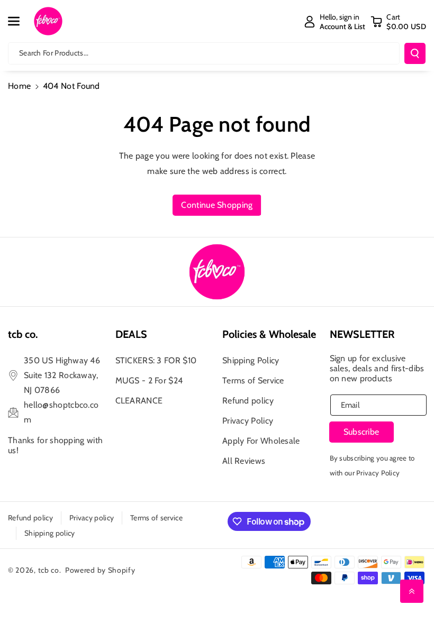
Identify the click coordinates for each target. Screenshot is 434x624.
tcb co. (49, 570)
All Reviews (243, 461)
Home (19, 86)
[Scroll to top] (411, 591)
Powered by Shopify (100, 570)
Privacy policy (91, 517)
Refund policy (248, 401)
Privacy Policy (247, 421)
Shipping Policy (250, 360)
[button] (19, 21)
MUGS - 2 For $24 (149, 380)
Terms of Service (253, 380)
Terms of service (156, 517)
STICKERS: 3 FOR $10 (156, 360)
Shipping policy (49, 533)
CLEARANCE (139, 401)
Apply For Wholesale (261, 441)
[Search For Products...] (415, 53)
